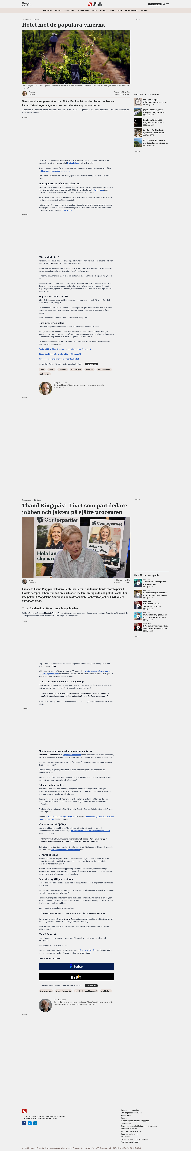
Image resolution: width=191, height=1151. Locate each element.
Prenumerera (155, 4)
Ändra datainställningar (130, 1142)
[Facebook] (24, 1123)
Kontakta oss (126, 1115)
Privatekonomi (83, 10)
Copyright (125, 1118)
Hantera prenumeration (130, 1110)
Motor (112, 10)
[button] (76, 966)
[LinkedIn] (35, 1123)
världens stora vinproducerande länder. (54, 171)
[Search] (163, 4)
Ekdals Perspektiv (63, 991)
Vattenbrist (44, 374)
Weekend (37, 19)
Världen (58, 10)
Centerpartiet (46, 991)
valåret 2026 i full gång (87, 950)
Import (51, 369)
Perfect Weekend (131, 10)
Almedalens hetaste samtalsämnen (65, 850)
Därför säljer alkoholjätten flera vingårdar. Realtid (59, 359)
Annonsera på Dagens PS (131, 1131)
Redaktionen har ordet (129, 1134)
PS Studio (144, 10)
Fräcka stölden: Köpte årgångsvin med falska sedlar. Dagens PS (65, 349)
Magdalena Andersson (72, 755)
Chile (42, 369)
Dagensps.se (26, 19)
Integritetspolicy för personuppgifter (135, 1121)
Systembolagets (73, 163)
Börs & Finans (69, 10)
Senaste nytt (47, 10)
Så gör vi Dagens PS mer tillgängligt (135, 1139)
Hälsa (119, 10)
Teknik (94, 10)
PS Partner (125, 1137)
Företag (103, 10)
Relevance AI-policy (129, 1129)
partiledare (106, 991)
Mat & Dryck (76, 369)
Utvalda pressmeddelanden (131, 1113)
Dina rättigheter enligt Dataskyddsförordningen (139, 1126)
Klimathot (63, 369)
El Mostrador (67, 210)
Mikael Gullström (60, 1000)
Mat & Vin (89, 369)
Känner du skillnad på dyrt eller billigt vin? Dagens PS (60, 354)
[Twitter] (30, 1123)
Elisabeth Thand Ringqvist (86, 991)
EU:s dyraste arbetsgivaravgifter (61, 817)
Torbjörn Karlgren (60, 383)
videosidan (38, 608)
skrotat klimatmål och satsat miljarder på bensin (90, 831)
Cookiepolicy (126, 1123)
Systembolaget (97, 190)
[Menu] (167, 4)
